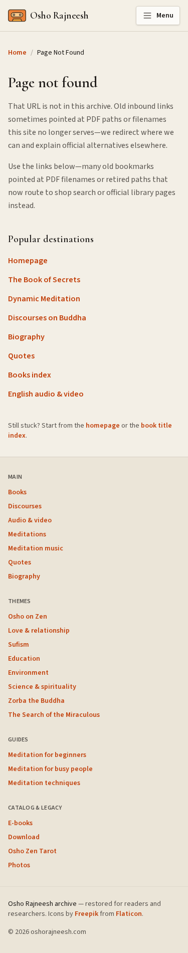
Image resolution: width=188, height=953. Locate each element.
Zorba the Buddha (36, 701)
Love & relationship (39, 631)
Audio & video (30, 520)
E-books (20, 823)
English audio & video (46, 394)
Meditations (27, 534)
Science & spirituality (42, 687)
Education (24, 659)
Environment (28, 673)
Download (24, 837)
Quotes (21, 355)
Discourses (25, 506)
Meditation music (35, 548)
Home (17, 53)
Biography (26, 336)
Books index (29, 374)
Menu (164, 16)
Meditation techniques (44, 783)
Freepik (86, 914)
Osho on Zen (27, 617)
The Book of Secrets (44, 279)
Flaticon (129, 914)
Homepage (28, 260)
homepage (103, 426)
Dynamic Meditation (44, 298)
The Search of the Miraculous (54, 715)
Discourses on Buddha (47, 317)
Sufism (18, 645)
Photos (19, 865)
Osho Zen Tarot (32, 851)
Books (17, 492)
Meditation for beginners (47, 755)
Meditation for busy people (50, 769)
